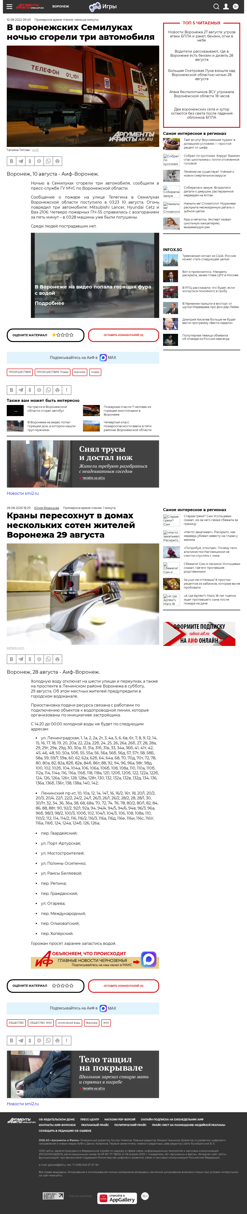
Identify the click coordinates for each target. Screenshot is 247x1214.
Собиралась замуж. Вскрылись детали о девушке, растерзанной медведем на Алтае (208, 191)
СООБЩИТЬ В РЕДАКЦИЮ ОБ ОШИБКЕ (65, 1130)
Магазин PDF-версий (119, 1119)
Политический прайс (130, 1125)
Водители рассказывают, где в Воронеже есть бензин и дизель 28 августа (201, 55)
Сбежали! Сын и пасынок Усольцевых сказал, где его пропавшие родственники (212, 567)
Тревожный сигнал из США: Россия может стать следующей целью (209, 257)
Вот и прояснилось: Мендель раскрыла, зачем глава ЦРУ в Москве (210, 273)
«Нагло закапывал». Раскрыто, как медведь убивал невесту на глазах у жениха (211, 536)
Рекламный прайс (95, 1125)
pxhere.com (15, 648)
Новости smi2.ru (23, 493)
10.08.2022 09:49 (19, 19)
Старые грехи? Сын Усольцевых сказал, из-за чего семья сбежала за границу (211, 520)
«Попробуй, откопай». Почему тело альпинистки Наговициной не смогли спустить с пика (210, 551)
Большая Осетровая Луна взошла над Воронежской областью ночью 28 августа (201, 75)
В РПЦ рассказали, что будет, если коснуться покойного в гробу (208, 289)
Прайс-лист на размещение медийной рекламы (188, 1125)
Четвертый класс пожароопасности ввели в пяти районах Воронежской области (127, 426)
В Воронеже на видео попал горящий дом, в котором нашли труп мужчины (51, 426)
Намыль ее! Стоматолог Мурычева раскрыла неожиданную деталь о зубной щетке (210, 207)
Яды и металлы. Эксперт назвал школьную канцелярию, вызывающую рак (207, 223)
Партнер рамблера (80, 1195)
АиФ (35, 150)
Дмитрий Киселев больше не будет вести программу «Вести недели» (209, 321)
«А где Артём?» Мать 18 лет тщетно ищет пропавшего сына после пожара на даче (210, 599)
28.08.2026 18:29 (18, 508)
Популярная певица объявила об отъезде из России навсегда (205, 337)
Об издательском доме (57, 1119)
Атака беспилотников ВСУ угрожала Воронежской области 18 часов (201, 94)
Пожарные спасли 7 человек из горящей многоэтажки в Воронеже (127, 410)
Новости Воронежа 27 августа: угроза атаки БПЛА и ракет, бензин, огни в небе (201, 36)
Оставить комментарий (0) (124, 335)
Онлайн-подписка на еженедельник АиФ (172, 1119)
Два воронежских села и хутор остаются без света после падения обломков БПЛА (202, 113)
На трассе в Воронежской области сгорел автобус (47, 408)
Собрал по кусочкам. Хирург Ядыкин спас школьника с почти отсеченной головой (212, 159)
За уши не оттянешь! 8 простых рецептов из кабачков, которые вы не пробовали (212, 583)
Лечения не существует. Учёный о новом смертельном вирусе (209, 173)
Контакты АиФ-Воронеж (57, 1125)
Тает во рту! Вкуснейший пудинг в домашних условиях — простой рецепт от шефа (209, 143)
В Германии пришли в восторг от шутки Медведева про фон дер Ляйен (210, 305)
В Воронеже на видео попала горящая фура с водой (93, 290)
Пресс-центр (89, 1119)
